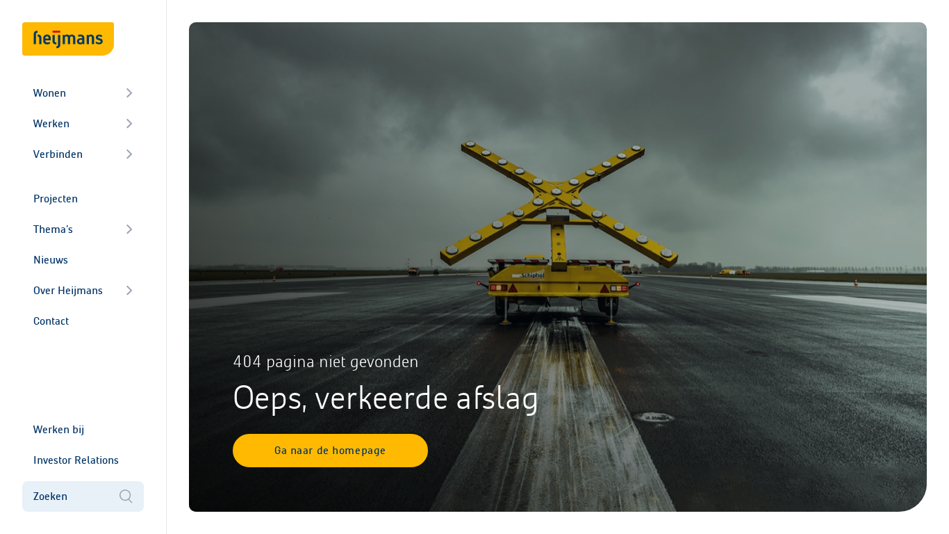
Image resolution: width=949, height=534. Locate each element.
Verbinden (58, 154)
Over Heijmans (68, 290)
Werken (51, 123)
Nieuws (50, 259)
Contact (51, 320)
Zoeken (50, 496)
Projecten (55, 198)
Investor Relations (76, 460)
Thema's (53, 229)
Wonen (49, 92)
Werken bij (58, 429)
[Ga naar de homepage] (68, 39)
